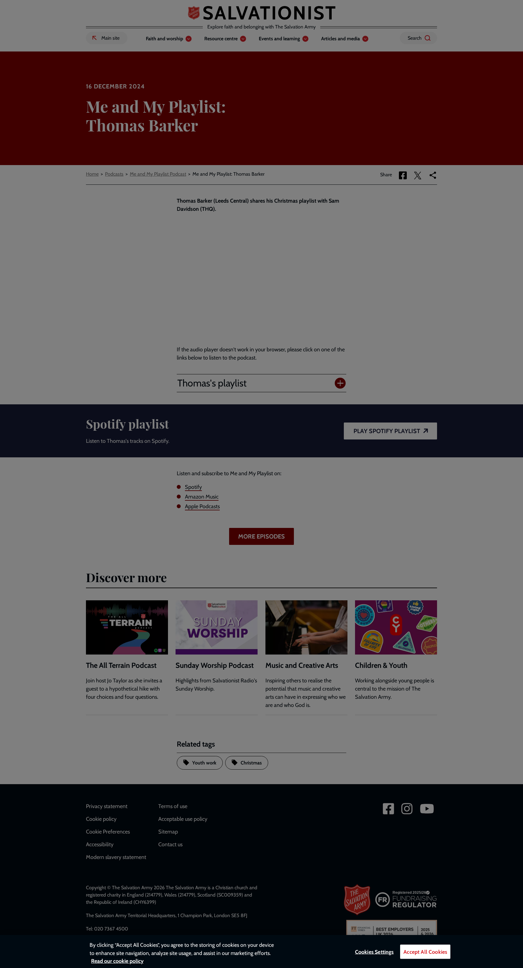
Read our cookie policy (117, 961)
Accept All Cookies (425, 952)
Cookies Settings (374, 952)
